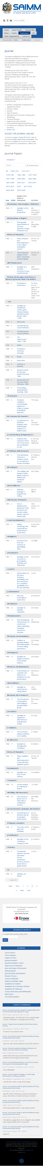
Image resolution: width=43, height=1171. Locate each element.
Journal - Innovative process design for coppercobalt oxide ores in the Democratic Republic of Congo (21, 1011)
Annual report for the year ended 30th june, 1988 (23, 382)
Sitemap (34, 1142)
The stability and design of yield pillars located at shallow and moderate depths (23, 476)
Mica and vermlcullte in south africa (21, 598)
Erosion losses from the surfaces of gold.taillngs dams (22, 544)
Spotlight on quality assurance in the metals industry (23, 659)
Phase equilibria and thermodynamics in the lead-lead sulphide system (23, 760)
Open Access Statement (13, 966)
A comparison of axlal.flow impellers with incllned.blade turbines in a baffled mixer (23, 425)
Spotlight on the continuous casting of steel (22, 841)
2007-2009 (10, 182)
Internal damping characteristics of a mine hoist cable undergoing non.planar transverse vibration (23, 626)
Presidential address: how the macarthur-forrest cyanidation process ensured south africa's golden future (23, 858)
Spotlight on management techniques (22, 746)
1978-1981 (10, 175)
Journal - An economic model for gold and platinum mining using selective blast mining (21, 1037)
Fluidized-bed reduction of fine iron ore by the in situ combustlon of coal (23, 443)
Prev (17, 886)
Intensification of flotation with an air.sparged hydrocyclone (23, 816)
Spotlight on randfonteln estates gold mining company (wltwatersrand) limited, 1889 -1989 (23, 312)
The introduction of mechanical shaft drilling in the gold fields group (23, 703)
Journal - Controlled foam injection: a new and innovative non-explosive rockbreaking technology (20, 1063)
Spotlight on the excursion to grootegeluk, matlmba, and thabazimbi (22, 561)
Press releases (10, 955)
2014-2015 (10, 186)
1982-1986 (21, 175)
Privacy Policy (10, 1142)
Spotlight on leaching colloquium (21, 610)
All (7, 171)
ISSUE (13, 200)
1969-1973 (15, 171)
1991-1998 (10, 179)
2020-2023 (10, 190)
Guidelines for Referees (13, 989)
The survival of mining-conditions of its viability (23, 734)
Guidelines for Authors (13, 984)
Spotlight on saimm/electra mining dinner (22, 689)
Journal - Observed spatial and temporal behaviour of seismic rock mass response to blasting (20, 1049)
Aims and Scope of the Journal (15, 968)
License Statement (11, 978)
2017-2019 (28, 186)
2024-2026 (21, 190)
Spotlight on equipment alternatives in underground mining (22, 719)
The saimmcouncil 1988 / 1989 (21, 339)
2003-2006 (32, 179)
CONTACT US (29, 1150)
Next (22, 890)
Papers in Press (10, 958)
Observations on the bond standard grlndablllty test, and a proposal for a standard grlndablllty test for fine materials (23, 580)
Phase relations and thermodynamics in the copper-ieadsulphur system (23, 243)
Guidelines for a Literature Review (17, 986)
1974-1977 (26, 171)
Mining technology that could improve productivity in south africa (22, 528)
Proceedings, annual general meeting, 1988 (22, 390)
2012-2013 (32, 182)
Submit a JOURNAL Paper (14, 981)
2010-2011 (21, 182)
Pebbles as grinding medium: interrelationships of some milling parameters (23, 644)
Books (19, 345)
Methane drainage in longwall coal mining (21, 493)
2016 (19, 186)
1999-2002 (21, 179)
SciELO (9, 129)
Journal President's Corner (14, 963)
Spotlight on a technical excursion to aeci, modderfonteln (23, 270)
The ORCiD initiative (12, 997)
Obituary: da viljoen (21, 875)
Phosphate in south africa (21, 284)
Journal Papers (10, 953)
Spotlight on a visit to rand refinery (22, 774)
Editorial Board (10, 971)
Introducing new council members (23, 326)
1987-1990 (32, 175)
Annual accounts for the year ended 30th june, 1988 (23, 373)
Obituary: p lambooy (21, 365)
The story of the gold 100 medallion (23, 829)
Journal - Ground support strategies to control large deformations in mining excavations (19, 1075)
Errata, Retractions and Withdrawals (18, 991)
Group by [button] (10, 160)
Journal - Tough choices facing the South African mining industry (20, 1025)
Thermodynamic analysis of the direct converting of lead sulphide (23, 256)
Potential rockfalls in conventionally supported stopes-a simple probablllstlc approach (23, 406)
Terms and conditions (23, 1142)
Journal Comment (11, 960)
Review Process (11, 976)
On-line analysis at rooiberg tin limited (22, 786)
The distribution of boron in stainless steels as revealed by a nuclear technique (23, 459)
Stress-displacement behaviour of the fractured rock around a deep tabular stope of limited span (23, 510)
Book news (21, 322)
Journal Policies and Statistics (15, 973)
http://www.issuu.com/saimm (23, 139)
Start (10, 886)
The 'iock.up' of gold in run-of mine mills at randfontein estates (22, 800)
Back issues (9, 994)
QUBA (23, 1152)
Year (7, 200)
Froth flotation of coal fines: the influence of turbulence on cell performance (23, 675)
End (28, 890)
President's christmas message (21, 351)
